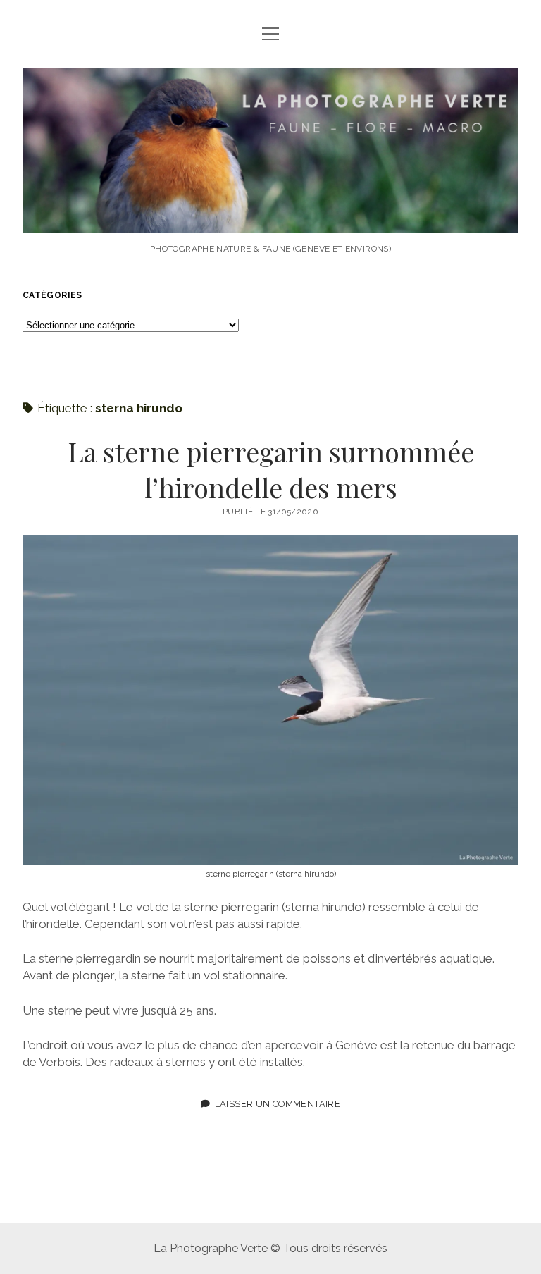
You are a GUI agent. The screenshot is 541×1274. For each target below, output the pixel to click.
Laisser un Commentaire (277, 1104)
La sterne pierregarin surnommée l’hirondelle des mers (271, 469)
